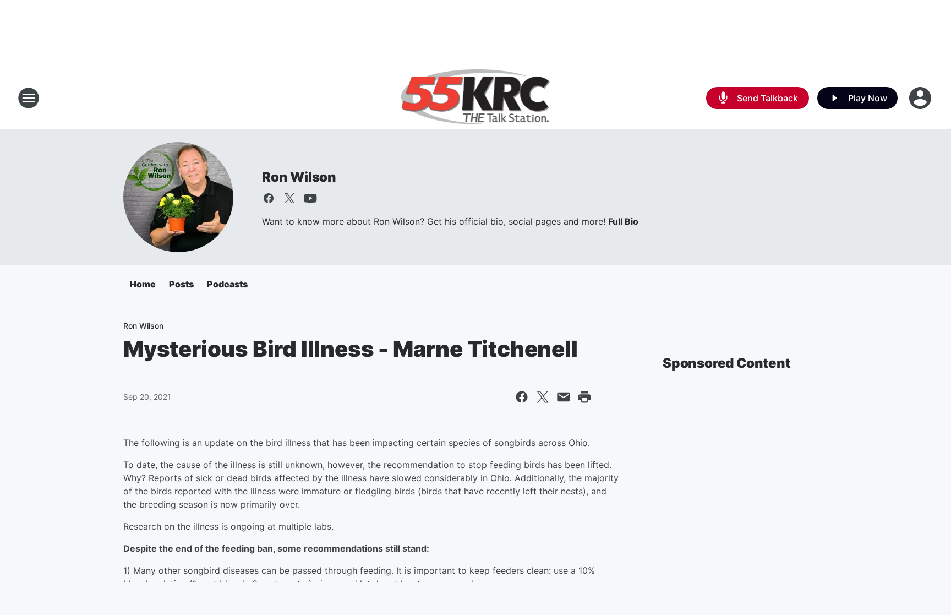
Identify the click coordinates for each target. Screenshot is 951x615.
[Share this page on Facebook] (521, 397)
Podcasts (227, 284)
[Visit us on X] (289, 198)
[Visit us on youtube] (310, 198)
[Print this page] (584, 397)
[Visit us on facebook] (268, 198)
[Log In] (921, 98)
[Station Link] (475, 98)
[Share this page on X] (542, 397)
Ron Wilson (299, 177)
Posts (181, 284)
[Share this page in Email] (563, 397)
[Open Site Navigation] (29, 98)
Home (143, 284)
